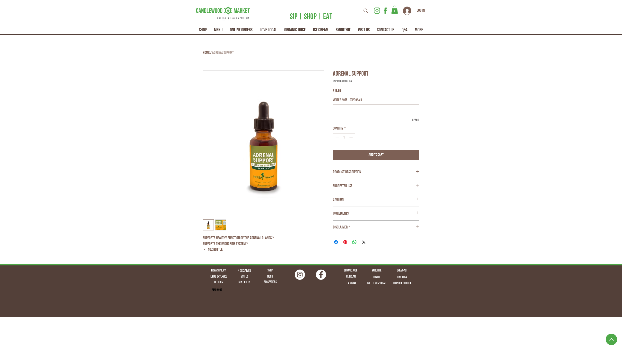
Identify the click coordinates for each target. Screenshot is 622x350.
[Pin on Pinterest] (345, 242)
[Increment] (351, 137)
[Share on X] (364, 242)
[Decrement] (337, 137)
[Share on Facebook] (336, 242)
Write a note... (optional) (347, 100)
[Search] (366, 10)
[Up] (611, 339)
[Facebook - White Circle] (321, 275)
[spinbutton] (344, 137)
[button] (394, 10)
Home (206, 53)
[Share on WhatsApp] (354, 242)
